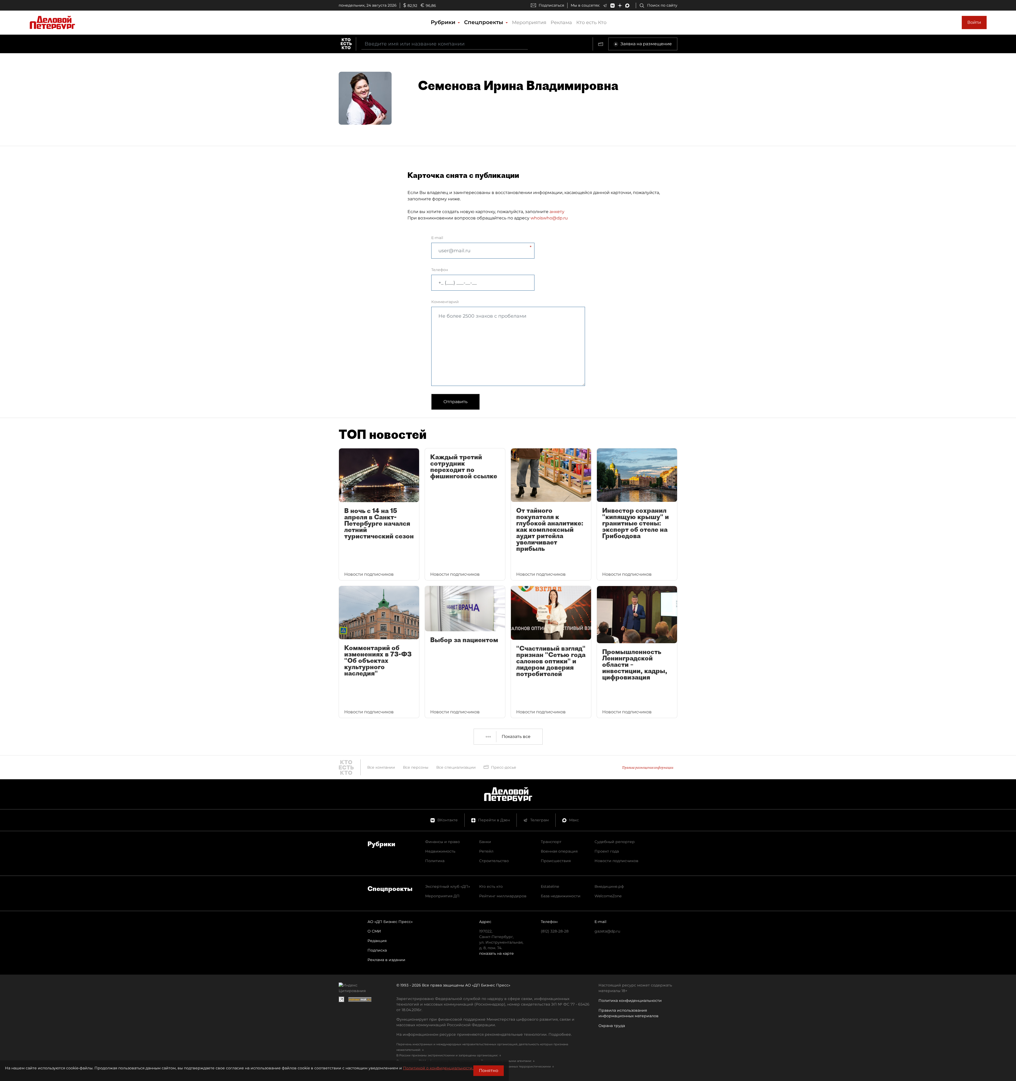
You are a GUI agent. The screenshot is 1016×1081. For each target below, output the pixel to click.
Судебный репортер (615, 841)
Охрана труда (611, 1025)
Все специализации (456, 767)
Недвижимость (440, 851)
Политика (434, 860)
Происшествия (556, 860)
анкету (557, 211)
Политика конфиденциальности (630, 1000)
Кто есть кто (491, 886)
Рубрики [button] (444, 22)
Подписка (377, 950)
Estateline (550, 886)
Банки (485, 841)
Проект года (607, 851)
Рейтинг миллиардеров (503, 896)
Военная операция (559, 851)
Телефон (439, 269)
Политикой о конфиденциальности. (438, 1068)
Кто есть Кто (591, 22)
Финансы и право (442, 841)
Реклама (561, 22)
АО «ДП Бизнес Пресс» (390, 921)
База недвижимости (560, 896)
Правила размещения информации (647, 767)
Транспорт (551, 841)
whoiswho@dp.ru (549, 217)
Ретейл (486, 851)
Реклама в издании (386, 959)
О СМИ (374, 931)
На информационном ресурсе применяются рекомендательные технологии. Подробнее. (484, 1034)
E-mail (437, 237)
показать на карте (496, 953)
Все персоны (415, 767)
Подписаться (551, 5)
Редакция (377, 940)
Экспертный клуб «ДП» (447, 886)
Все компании (381, 767)
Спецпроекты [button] (484, 22)
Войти (974, 22)
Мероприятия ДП (442, 896)
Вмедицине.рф (609, 886)
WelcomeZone (608, 896)
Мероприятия (529, 22)
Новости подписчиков (616, 860)
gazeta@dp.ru (607, 931)
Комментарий (445, 301)
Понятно (488, 1070)
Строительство (494, 860)
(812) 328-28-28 (555, 931)
